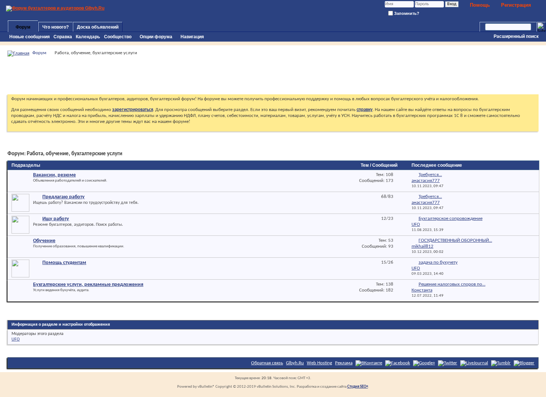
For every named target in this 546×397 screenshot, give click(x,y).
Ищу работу (55, 219)
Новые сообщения (29, 36)
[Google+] (424, 363)
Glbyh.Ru (295, 363)
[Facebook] (397, 363)
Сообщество (117, 36)
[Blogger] (524, 363)
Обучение (44, 241)
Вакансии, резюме (54, 175)
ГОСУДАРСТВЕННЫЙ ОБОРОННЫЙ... (455, 240)
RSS (330, 176)
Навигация (192, 36)
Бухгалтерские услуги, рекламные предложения (88, 284)
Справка (62, 36)
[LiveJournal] (474, 363)
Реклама (343, 363)
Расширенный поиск (516, 36)
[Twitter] (447, 363)
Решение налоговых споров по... (452, 284)
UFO (16, 339)
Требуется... (430, 174)
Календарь (88, 36)
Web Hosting (319, 363)
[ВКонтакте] (368, 363)
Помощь (480, 5)
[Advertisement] (273, 75)
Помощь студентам (64, 263)
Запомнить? (406, 13)
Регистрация (516, 5)
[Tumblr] (501, 363)
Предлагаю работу (63, 197)
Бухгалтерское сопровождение (450, 218)
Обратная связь (267, 363)
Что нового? (55, 27)
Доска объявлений (97, 27)
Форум (23, 27)
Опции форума (156, 36)
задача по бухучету (438, 262)
